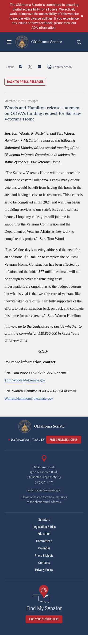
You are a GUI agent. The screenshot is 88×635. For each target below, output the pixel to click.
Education (44, 534)
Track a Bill (38, 439)
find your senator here (44, 619)
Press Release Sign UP (64, 439)
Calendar (44, 548)
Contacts (44, 563)
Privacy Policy (44, 570)
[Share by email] (39, 67)
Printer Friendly (62, 67)
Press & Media (44, 555)
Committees (44, 541)
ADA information (43, 27)
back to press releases (25, 81)
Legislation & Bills (44, 527)
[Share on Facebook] (20, 67)
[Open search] (79, 42)
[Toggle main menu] (9, 42)
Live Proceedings (20, 439)
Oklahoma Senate (46, 42)
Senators (44, 519)
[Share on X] (30, 67)
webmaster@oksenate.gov (44, 490)
